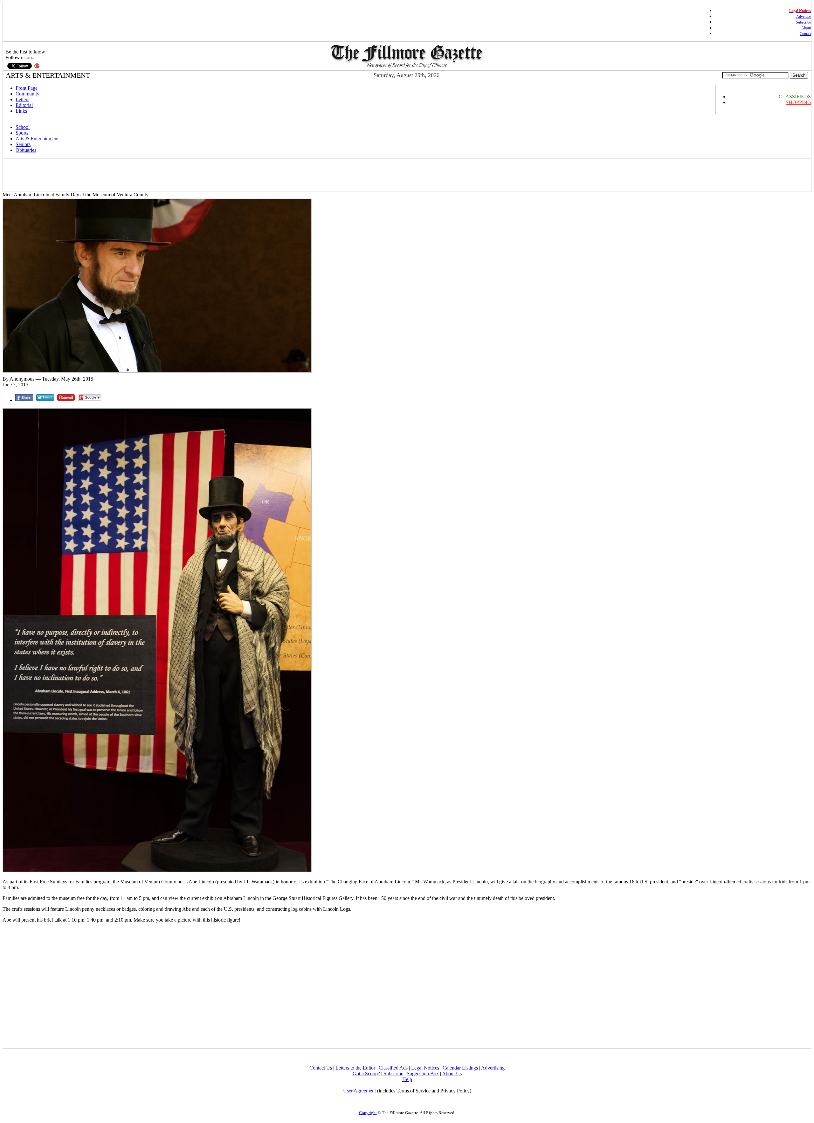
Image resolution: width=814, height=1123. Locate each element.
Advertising (493, 1067)
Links (21, 111)
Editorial (24, 105)
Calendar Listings (460, 1067)
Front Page (27, 88)
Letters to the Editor (355, 1067)
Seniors (23, 144)
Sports (22, 133)
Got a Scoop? (366, 1073)
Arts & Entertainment (37, 138)
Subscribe (803, 22)
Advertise (803, 16)
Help (407, 1079)
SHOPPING (798, 102)
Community (27, 93)
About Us (452, 1073)
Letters (22, 99)
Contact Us (320, 1067)
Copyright (368, 1112)
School (23, 127)
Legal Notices (425, 1067)
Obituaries (26, 150)
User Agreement (359, 1090)
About (806, 28)
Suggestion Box (423, 1073)
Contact (805, 34)
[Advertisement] (119, 175)
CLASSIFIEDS (795, 96)
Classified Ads (393, 1067)
